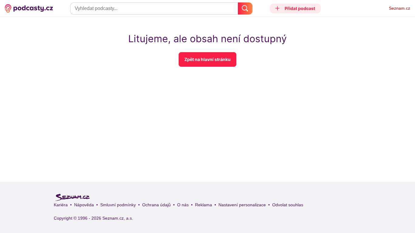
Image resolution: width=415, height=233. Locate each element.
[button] (295, 8)
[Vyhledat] (245, 8)
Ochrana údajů (156, 204)
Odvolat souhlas (287, 204)
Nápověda (84, 204)
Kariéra (61, 204)
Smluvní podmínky (118, 204)
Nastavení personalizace (242, 204)
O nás (183, 204)
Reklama (203, 204)
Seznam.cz (399, 8)
